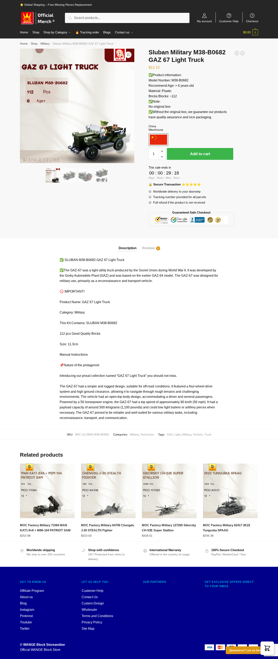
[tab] (128, 244)
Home (24, 43)
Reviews (148, 248)
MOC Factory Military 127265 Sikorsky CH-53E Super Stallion (169, 527)
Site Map (88, 628)
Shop (34, 43)
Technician (147, 434)
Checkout (252, 21)
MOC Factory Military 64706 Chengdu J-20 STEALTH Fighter (107, 527)
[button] (267, 648)
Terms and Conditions (97, 616)
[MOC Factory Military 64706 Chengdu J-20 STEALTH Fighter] (108, 491)
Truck (207, 434)
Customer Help (229, 21)
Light (177, 434)
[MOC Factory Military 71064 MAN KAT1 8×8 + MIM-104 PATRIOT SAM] (47, 491)
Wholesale (89, 609)
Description (128, 248)
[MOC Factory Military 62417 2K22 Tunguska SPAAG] (230, 491)
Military (45, 43)
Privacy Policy (92, 622)
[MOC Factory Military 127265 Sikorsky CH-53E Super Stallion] (169, 491)
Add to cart (200, 154)
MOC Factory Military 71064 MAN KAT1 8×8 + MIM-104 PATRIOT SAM (45, 527)
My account (204, 21)
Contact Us (90, 597)
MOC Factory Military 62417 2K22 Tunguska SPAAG (226, 527)
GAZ (170, 434)
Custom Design (93, 603)
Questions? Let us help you (248, 650)
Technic (198, 434)
